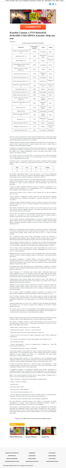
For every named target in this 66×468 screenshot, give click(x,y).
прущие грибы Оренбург (12, 458)
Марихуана (33, 0)
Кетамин (12, 0)
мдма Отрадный (52, 455)
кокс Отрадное (52, 452)
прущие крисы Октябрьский (11, 452)
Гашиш (62, 0)
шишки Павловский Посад (52, 461)
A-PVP (53, 0)
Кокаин (39, 0)
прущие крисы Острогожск (32, 461)
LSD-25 (21, 0)
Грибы (7, 0)
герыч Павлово (52, 458)
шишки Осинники (32, 458)
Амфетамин (48, 0)
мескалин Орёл (32, 455)
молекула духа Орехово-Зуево (12, 461)
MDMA (57, 0)
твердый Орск (32, 452)
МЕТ (43, 0)
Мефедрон (26, 0)
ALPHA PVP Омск (12, 455)
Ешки (16, 0)
